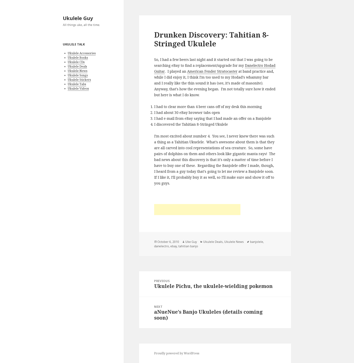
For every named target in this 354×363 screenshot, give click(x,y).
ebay (173, 246)
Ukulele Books (78, 58)
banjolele (256, 242)
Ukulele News (77, 71)
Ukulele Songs (78, 75)
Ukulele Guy (78, 18)
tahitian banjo (188, 246)
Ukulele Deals (77, 66)
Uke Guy (191, 242)
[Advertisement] (197, 209)
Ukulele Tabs (77, 84)
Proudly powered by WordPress (176, 353)
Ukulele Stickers (79, 80)
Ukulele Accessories (82, 53)
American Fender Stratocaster (212, 71)
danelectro (161, 246)
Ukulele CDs (76, 62)
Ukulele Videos (78, 88)
